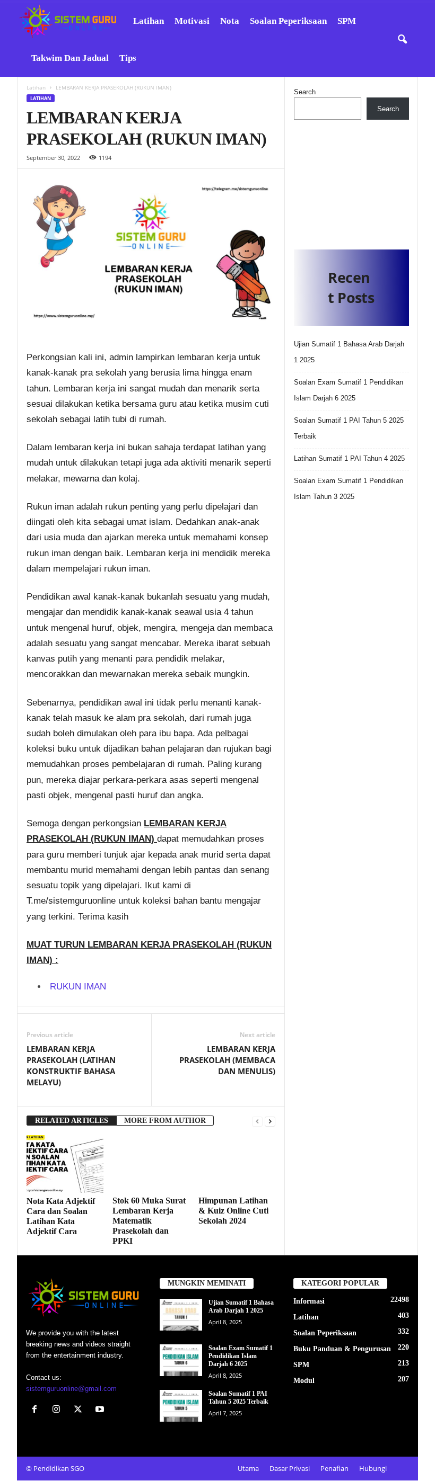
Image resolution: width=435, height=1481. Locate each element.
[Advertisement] (351, 181)
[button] (402, 39)
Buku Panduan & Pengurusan (342, 1349)
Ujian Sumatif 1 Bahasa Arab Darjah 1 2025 (241, 1307)
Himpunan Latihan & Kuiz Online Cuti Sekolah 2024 (233, 1211)
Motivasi (192, 21)
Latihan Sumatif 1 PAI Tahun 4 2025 (349, 458)
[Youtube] (101, 1410)
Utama (248, 1469)
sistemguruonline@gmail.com (71, 1389)
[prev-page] (257, 1121)
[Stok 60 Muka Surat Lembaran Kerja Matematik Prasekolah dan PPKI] (150, 1163)
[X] (80, 1410)
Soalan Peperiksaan (288, 21)
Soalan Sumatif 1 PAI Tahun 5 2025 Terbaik (238, 1398)
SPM (346, 21)
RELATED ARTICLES (71, 1121)
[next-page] (270, 1121)
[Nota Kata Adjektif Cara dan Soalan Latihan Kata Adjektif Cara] (65, 1163)
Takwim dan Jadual (70, 58)
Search (305, 92)
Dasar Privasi (289, 1469)
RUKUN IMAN (78, 987)
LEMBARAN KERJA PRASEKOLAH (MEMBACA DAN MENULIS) (227, 1059)
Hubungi (373, 1469)
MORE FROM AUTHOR (165, 1121)
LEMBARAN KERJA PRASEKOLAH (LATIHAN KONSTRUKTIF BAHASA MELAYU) (71, 1065)
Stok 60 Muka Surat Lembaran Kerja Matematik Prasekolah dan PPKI (149, 1221)
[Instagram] (58, 1410)
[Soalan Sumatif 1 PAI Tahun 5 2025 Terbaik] (181, 1406)
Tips (127, 58)
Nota (229, 21)
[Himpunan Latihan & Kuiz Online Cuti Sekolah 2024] (236, 1163)
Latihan (148, 21)
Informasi (309, 1302)
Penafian (334, 1469)
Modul (304, 1381)
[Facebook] (37, 1410)
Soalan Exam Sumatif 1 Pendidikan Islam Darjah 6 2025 (240, 1356)
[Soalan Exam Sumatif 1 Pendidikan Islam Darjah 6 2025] (181, 1361)
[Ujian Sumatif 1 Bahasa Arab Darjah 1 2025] (181, 1315)
